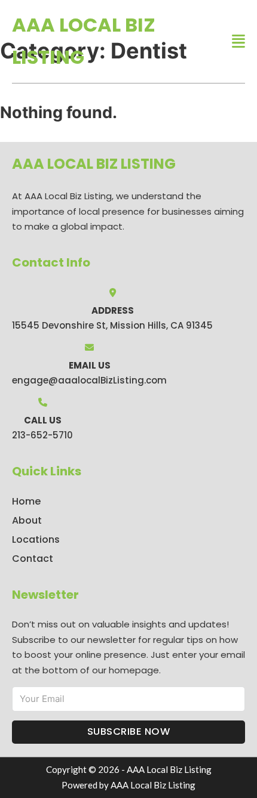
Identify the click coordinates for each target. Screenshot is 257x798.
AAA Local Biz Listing (83, 40)
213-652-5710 (42, 435)
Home (26, 501)
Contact (32, 558)
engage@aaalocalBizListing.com (89, 380)
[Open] (238, 41)
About (27, 520)
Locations (36, 539)
